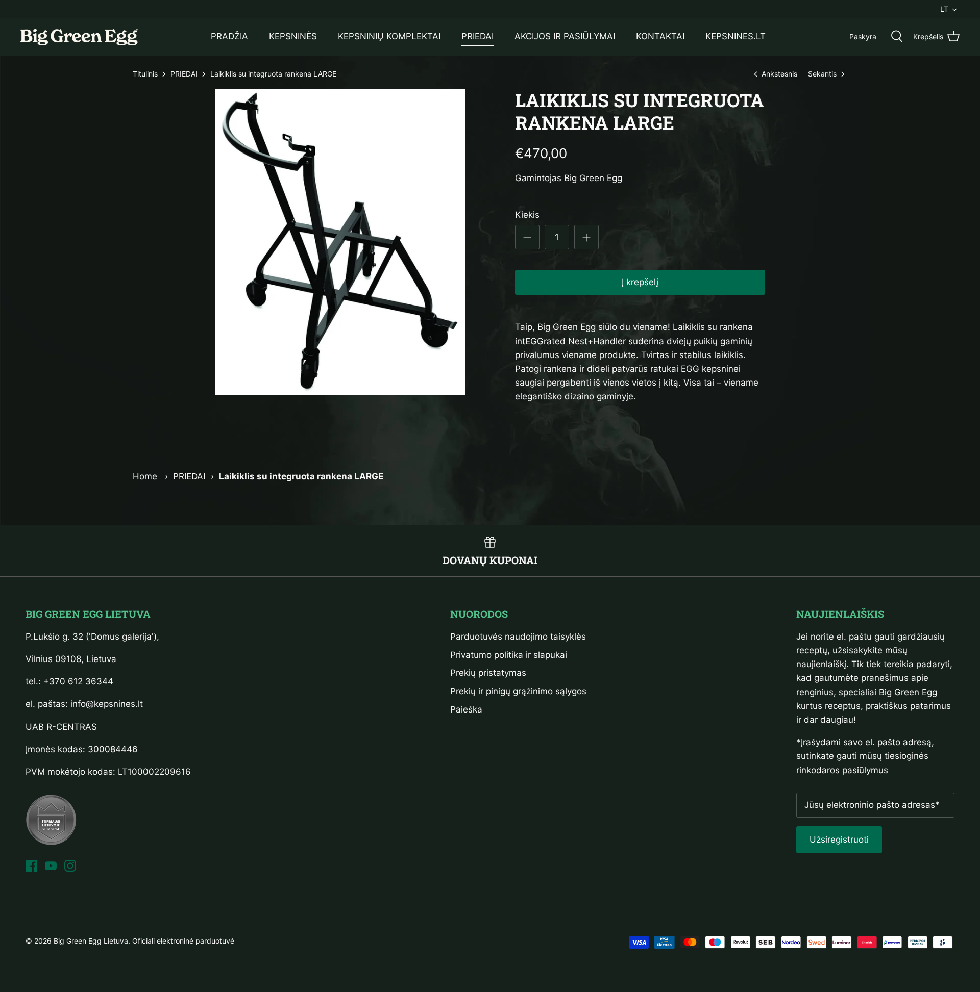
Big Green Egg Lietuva (91, 940)
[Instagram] (70, 866)
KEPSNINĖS (293, 36)
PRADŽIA (229, 36)
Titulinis (145, 74)
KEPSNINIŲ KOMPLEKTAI (389, 36)
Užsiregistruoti (839, 839)
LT (944, 9)
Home (145, 476)
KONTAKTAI (660, 36)
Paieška (466, 709)
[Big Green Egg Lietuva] (79, 37)
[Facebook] (31, 866)
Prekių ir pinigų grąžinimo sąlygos (518, 691)
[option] (340, 242)
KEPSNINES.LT (735, 36)
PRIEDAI (477, 36)
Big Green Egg (593, 178)
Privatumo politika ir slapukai (508, 655)
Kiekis (527, 215)
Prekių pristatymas (488, 673)
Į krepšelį (640, 282)
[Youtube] (51, 866)
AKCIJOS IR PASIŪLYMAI (564, 36)
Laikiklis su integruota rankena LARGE (273, 74)
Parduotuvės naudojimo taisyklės (518, 636)
